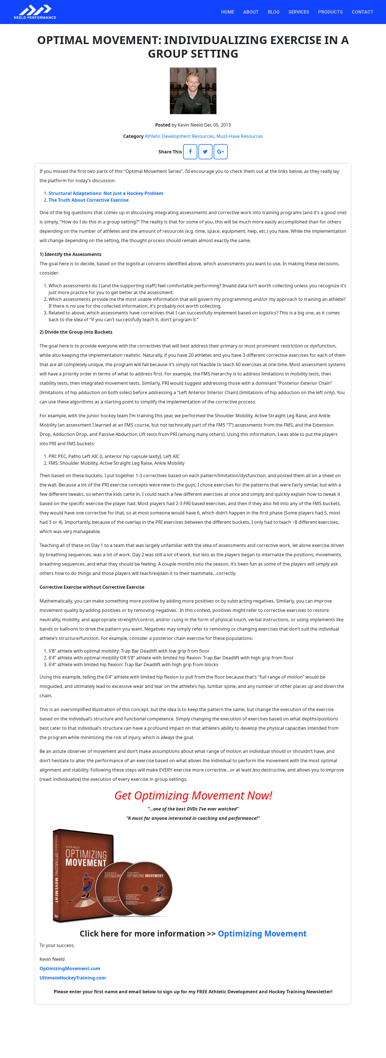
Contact (363, 12)
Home (227, 12)
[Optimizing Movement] (110, 875)
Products (330, 12)
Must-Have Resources (239, 136)
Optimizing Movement (262, 933)
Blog (273, 12)
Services (299, 12)
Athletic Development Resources (179, 136)
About (251, 12)
